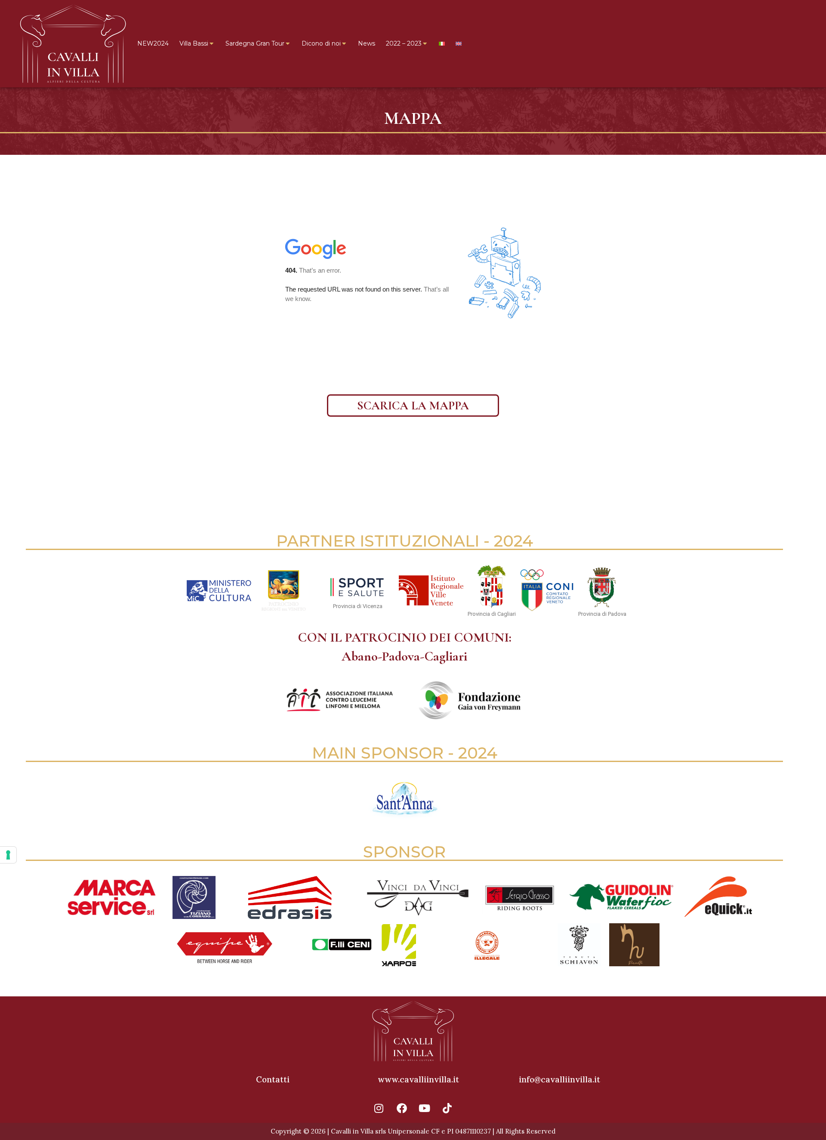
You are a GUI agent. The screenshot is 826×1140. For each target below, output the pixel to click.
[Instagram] (379, 1108)
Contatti (273, 1079)
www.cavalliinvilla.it (418, 1079)
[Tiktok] (447, 1108)
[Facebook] (401, 1108)
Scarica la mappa (413, 405)
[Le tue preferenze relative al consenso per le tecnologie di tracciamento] (8, 855)
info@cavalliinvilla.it (559, 1079)
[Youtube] (424, 1108)
